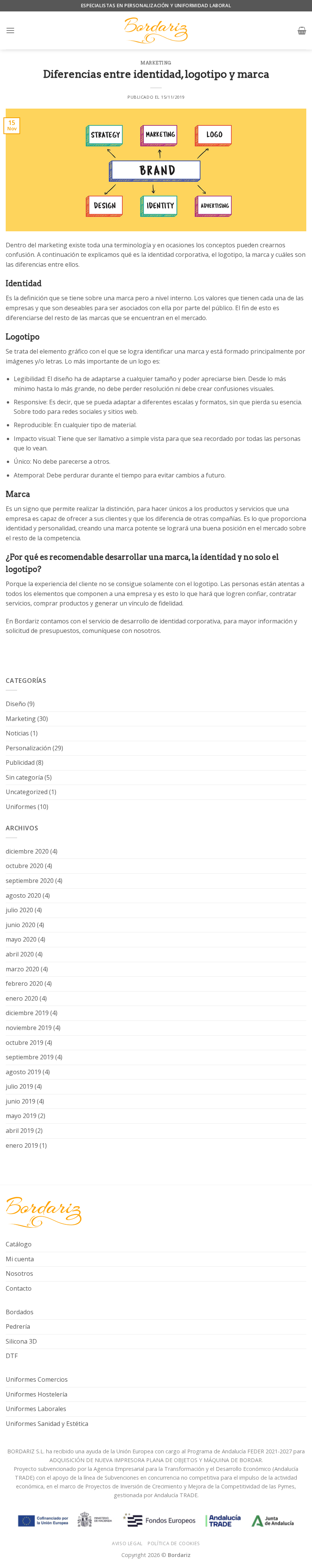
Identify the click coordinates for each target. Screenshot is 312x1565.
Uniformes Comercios (37, 1379)
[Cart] (302, 30)
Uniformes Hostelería (36, 1394)
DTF (12, 1356)
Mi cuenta (20, 1259)
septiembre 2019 (30, 1057)
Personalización (28, 748)
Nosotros (19, 1273)
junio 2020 (20, 925)
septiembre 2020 (30, 880)
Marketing (156, 63)
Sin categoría (24, 777)
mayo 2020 (21, 939)
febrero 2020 (24, 983)
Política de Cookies (174, 1543)
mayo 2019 (21, 1116)
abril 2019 (20, 1130)
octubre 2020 (24, 866)
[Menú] (10, 30)
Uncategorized (27, 792)
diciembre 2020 (27, 851)
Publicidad (20, 762)
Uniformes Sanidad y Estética (47, 1423)
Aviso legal (127, 1543)
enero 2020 (22, 998)
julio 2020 (19, 910)
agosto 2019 (23, 1072)
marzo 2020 (22, 969)
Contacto (19, 1288)
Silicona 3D (21, 1341)
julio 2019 (19, 1086)
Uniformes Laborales (36, 1409)
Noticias (17, 733)
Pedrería (18, 1326)
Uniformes (21, 807)
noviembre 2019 (29, 1028)
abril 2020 (20, 954)
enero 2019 (22, 1145)
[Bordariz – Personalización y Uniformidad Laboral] (156, 30)
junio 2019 (20, 1101)
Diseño (16, 704)
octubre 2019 (24, 1042)
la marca (257, 254)
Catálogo (19, 1244)
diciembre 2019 (27, 1013)
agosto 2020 (23, 895)
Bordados (19, 1312)
